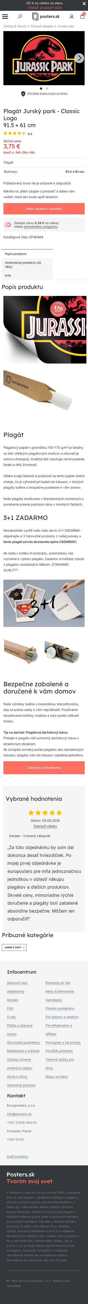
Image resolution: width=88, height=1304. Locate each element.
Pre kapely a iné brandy (63, 1042)
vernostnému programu (41, 226)
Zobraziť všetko (45, 826)
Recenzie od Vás (58, 983)
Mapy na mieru (57, 1076)
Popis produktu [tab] (16, 254)
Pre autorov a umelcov (62, 1017)
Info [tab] (8, 275)
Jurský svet (12, 947)
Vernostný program (21, 1085)
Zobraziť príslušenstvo (44, 768)
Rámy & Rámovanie (60, 991)
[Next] (79, 58)
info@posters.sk (19, 1114)
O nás (11, 1017)
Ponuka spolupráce (60, 1008)
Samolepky (54, 1000)
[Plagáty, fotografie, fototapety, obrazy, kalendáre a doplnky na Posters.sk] (45, 16)
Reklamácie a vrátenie (23, 1051)
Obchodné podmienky (23, 1042)
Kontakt (12, 1000)
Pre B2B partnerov (59, 1051)
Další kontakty (17, 1156)
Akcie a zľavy (17, 1076)
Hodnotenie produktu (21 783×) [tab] (23, 265)
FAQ (10, 1008)
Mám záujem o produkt (44, 209)
